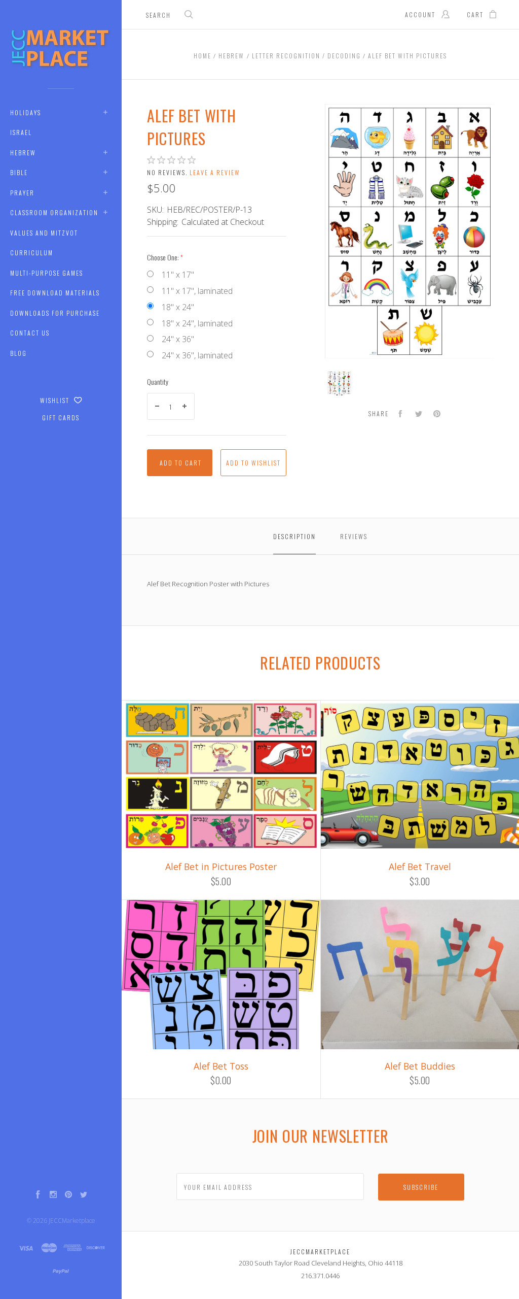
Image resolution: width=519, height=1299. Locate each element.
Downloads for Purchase (55, 313)
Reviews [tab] (353, 536)
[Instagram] (53, 1195)
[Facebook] (38, 1195)
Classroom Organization (54, 212)
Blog (18, 353)
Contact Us (30, 332)
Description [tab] (294, 536)
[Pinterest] (68, 1195)
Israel (21, 132)
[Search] (189, 15)
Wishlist (55, 400)
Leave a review (215, 172)
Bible (19, 172)
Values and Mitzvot (44, 232)
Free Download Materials (55, 292)
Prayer (22, 192)
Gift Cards (61, 417)
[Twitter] (83, 1195)
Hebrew (23, 152)
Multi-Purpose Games (46, 273)
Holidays (25, 112)
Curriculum (31, 252)
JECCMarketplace (72, 1220)
